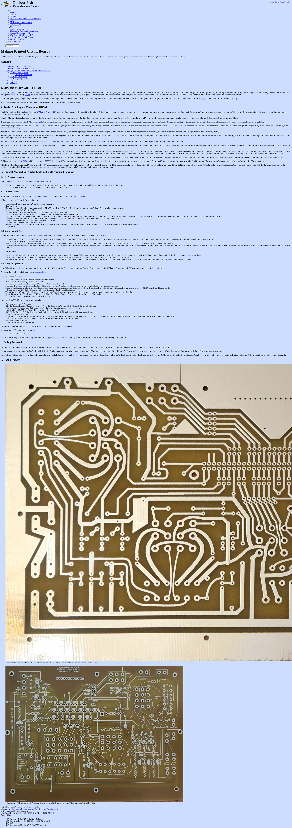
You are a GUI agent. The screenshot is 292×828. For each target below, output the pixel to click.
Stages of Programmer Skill (20, 33)
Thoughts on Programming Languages (24, 31)
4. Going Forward (11, 81)
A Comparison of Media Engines (22, 37)
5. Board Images (11, 83)
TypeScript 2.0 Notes (17, 39)
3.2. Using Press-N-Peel (18, 77)
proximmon (14, 17)
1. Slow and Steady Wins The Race (18, 66)
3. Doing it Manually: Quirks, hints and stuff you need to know (28, 71)
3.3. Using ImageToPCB (19, 79)
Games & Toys (15, 25)
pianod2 (13, 15)
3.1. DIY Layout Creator (19, 73)
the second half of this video (76, 196)
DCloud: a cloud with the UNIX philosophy (26, 19)
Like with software (7, 93)
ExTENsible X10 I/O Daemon (21, 23)
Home (12, 12)
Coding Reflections (17, 29)
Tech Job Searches (16, 41)
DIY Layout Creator (43, 112)
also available (41, 272)
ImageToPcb (23, 161)
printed (27, 95)
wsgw (12, 21)
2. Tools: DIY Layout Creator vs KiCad (19, 69)
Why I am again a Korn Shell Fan (22, 35)
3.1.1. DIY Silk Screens (23, 75)
